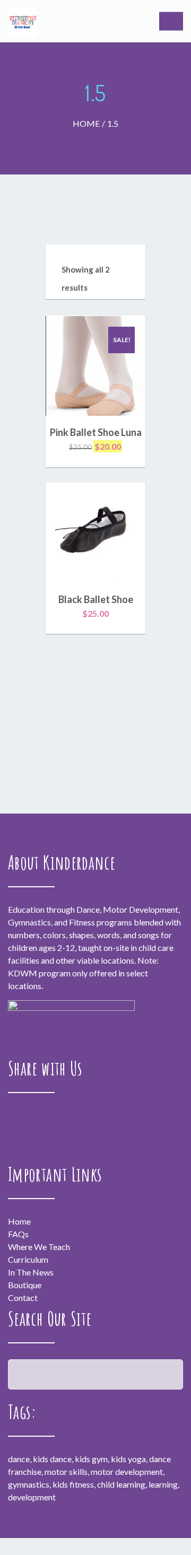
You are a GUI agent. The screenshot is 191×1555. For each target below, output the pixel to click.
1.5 (112, 123)
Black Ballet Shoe (95, 599)
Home (86, 123)
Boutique (24, 1285)
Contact (23, 1297)
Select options (95, 446)
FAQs (18, 1234)
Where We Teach (39, 1247)
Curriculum (28, 1259)
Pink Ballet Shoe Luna (96, 432)
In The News (31, 1272)
